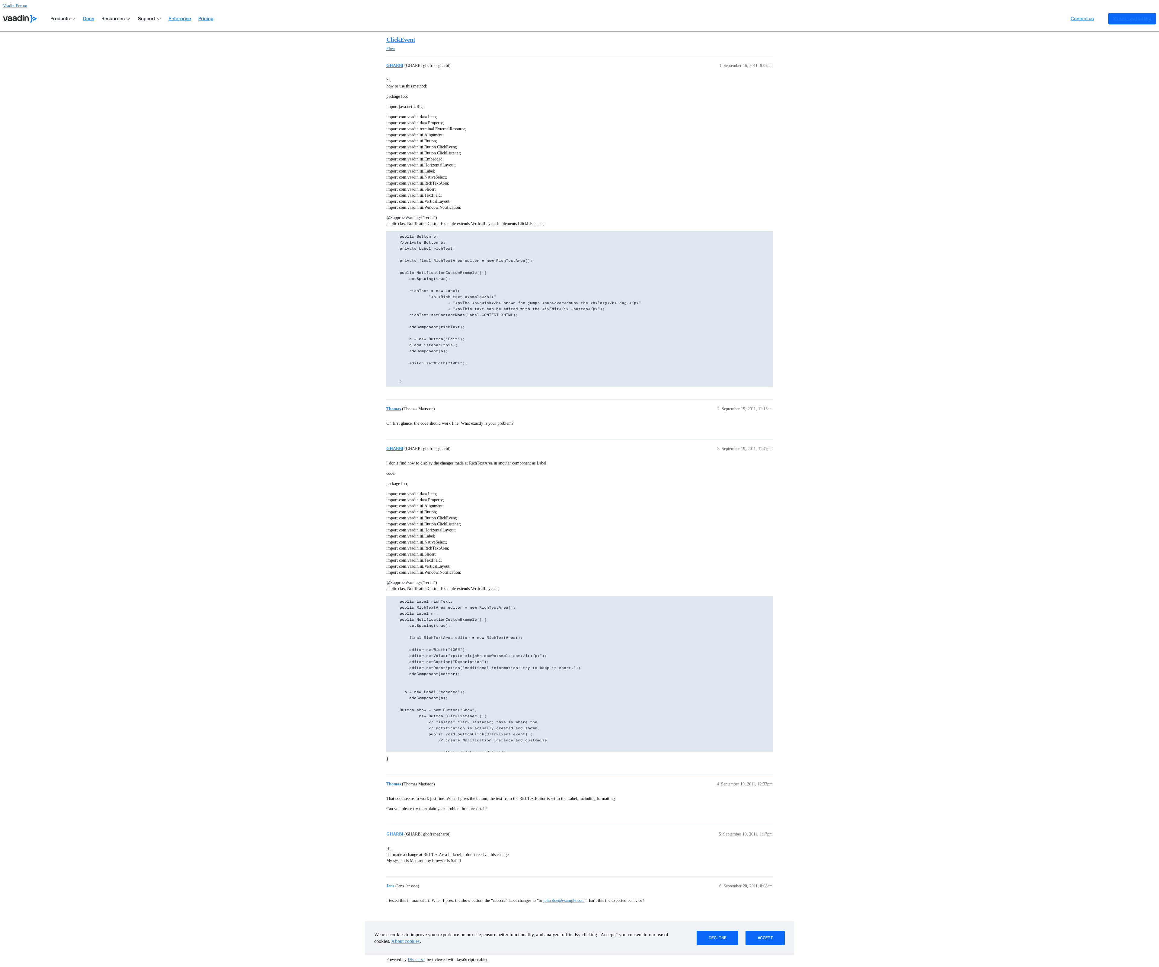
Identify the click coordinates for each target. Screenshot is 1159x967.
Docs (88, 18)
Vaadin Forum (15, 6)
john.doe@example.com (564, 900)
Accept (765, 938)
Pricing (205, 18)
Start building (1132, 19)
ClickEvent (400, 39)
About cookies (405, 941)
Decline (717, 938)
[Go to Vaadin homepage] (19, 18)
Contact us (1082, 18)
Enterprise (179, 18)
